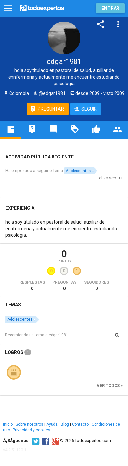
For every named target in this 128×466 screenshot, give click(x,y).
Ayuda (52, 424)
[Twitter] (35, 441)
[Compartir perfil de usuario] (101, 24)
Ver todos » (110, 385)
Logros (17, 352)
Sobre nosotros (29, 424)
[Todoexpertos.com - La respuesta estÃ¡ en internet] (42, 7)
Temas (13, 304)
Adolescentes (78, 171)
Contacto (80, 424)
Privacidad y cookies (31, 430)
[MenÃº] (8, 8)
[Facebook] (44, 441)
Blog (65, 424)
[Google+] (54, 441)
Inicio (8, 424)
